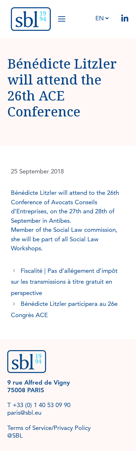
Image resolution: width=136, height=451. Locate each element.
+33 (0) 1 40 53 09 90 (41, 405)
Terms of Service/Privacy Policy (49, 428)
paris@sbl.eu (24, 413)
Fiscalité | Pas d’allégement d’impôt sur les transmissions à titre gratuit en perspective (64, 282)
